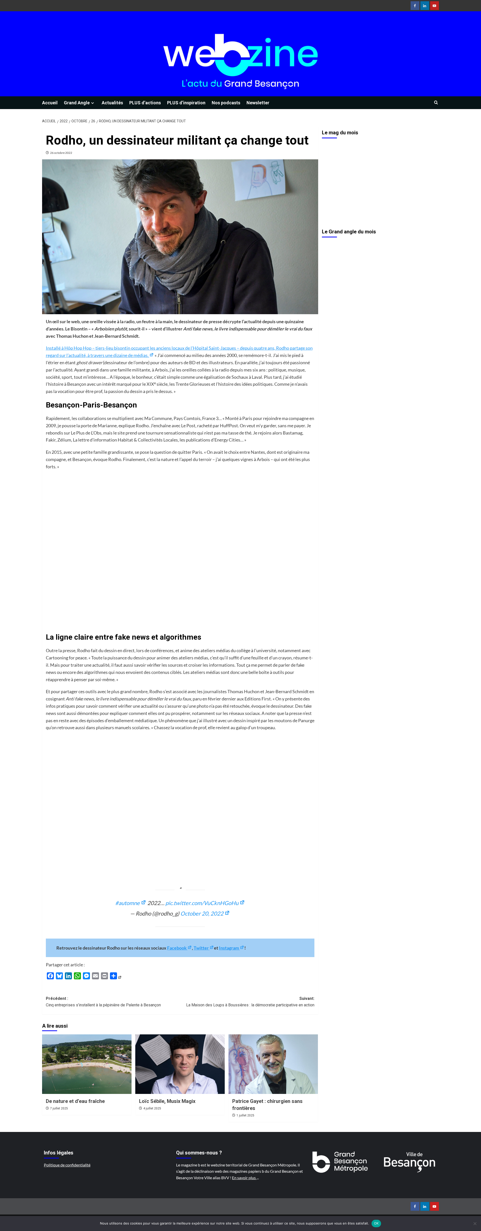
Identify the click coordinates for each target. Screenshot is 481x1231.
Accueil (50, 102)
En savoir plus (244, 1177)
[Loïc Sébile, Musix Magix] (180, 1064)
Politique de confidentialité (67, 1164)
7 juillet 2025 (59, 1108)
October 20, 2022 (202, 913)
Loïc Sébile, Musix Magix (167, 1101)
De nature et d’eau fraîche (75, 1101)
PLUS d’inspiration (186, 102)
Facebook (177, 948)
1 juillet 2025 (245, 1115)
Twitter (201, 948)
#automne (128, 903)
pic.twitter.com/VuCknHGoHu (202, 903)
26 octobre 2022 (61, 153)
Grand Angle (77, 102)
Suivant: (250, 1001)
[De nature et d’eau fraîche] (87, 1064)
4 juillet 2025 (152, 1108)
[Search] (436, 102)
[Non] (474, 1223)
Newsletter (258, 102)
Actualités (112, 102)
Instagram (229, 948)
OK (376, 1223)
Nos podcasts (226, 102)
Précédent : (103, 1001)
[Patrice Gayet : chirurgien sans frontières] (273, 1064)
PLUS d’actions (145, 102)
